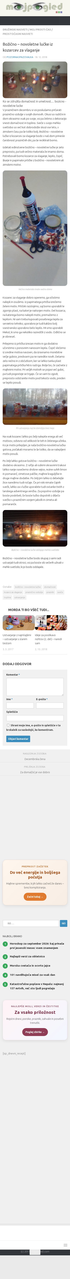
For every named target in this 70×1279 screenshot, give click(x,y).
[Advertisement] (35, 816)
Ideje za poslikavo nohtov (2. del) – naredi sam (48, 639)
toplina (7, 597)
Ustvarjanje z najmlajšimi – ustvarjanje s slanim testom (17, 639)
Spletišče (12, 712)
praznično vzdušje (34, 592)
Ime (9, 699)
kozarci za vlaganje (13, 592)
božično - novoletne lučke (28, 587)
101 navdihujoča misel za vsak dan (32, 974)
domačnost (50, 587)
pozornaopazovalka (20, 57)
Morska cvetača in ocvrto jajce (30, 965)
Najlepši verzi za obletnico (27, 956)
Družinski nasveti (15, 29)
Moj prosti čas (40, 29)
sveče (60, 592)
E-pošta (42, 699)
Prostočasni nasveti (18, 33)
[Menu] (65, 1245)
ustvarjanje (19, 597)
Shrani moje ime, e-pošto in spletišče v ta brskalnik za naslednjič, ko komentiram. (33, 728)
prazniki (50, 592)
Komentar (13, 674)
